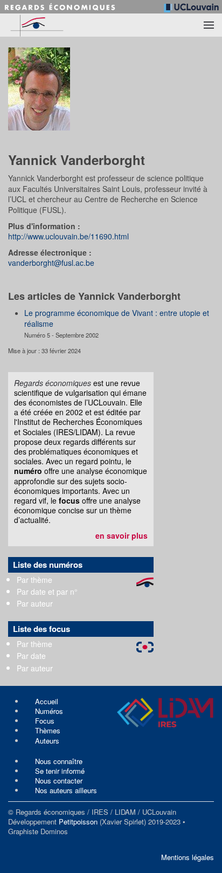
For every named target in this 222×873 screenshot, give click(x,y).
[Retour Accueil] (57, 25)
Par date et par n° (47, 591)
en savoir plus (121, 535)
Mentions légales (187, 857)
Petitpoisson (78, 821)
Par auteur (35, 603)
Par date (31, 656)
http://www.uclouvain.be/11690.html (68, 236)
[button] (209, 25)
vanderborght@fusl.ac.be (51, 262)
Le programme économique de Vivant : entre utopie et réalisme (116, 318)
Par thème (34, 580)
